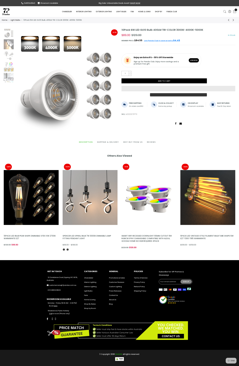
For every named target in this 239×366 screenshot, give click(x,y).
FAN (132, 11)
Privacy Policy (139, 282)
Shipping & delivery (108, 142)
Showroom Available (49, 3)
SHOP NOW (135, 3)
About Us (112, 299)
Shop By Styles (90, 304)
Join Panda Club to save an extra (162, 40)
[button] (178, 88)
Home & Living (144, 11)
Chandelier (67, 11)
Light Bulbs (121, 11)
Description (86, 142)
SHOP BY (158, 11)
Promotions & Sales (117, 278)
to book (54, 313)
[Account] (229, 12)
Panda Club (172, 11)
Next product (234, 20)
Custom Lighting (115, 286)
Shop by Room (90, 308)
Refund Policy (139, 286)
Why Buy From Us (133, 142)
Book (53, 306)
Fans (86, 295)
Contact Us (113, 295)
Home (4, 20)
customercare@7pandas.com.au (62, 285)
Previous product (228, 20)
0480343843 (29, 3)
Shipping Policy (140, 291)
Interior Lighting (84, 11)
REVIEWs (151, 142)
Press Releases (115, 291)
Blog (111, 304)
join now (194, 60)
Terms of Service (141, 278)
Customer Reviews (116, 282)
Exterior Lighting (104, 11)
